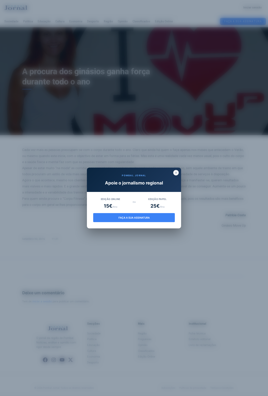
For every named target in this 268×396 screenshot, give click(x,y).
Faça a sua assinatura (134, 217)
